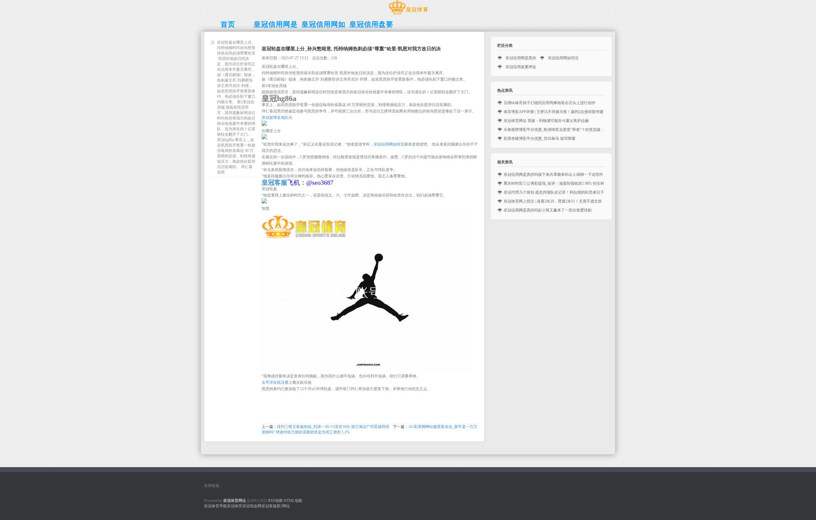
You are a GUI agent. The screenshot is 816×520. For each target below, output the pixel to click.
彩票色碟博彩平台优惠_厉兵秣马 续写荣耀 (539, 138)
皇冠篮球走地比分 (277, 117)
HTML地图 (293, 500)
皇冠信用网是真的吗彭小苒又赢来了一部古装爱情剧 (548, 210)
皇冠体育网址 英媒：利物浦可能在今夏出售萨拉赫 (546, 120)
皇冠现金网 (251, 506)
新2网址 (283, 506)
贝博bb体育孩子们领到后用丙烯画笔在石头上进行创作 (549, 103)
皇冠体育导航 (215, 506)
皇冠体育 (234, 506)
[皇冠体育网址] (408, 14)
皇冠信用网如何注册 (391, 144)
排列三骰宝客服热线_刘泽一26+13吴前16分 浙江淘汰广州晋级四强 (333, 426)
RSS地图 (275, 500)
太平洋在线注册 (275, 382)
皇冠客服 (269, 506)
